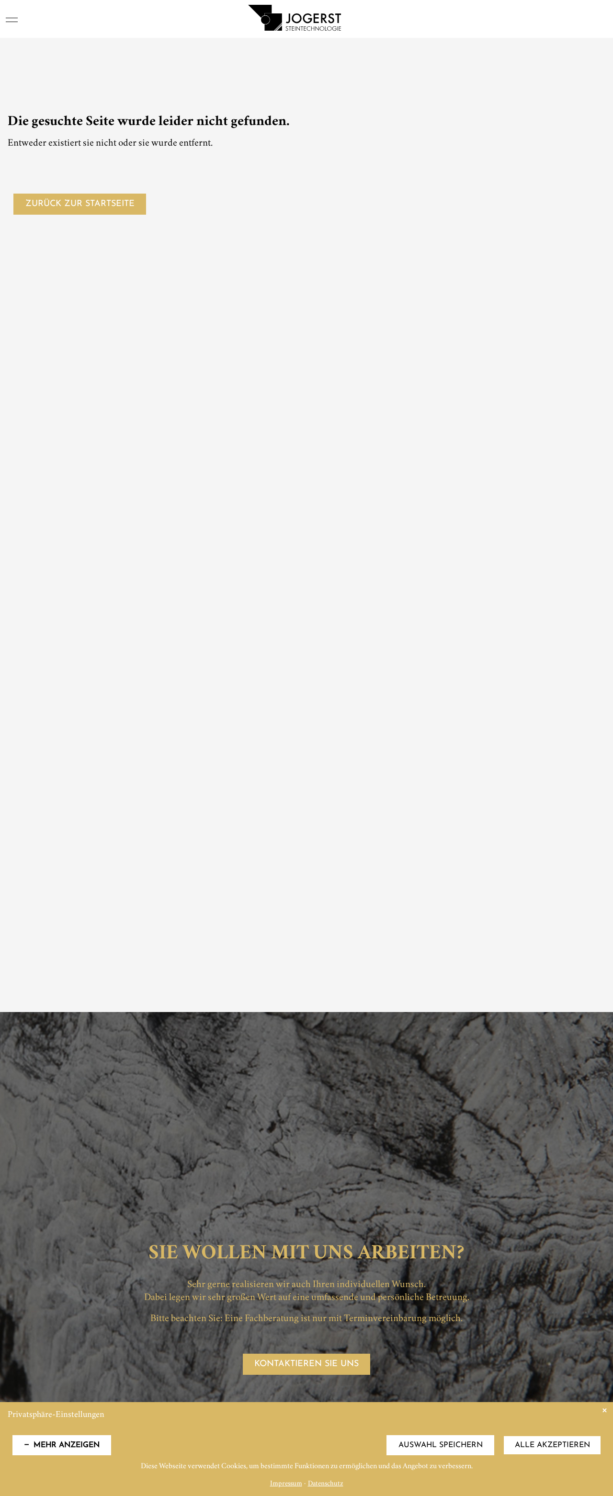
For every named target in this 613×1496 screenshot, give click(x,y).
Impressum (286, 1484)
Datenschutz (325, 1484)
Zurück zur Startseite (80, 204)
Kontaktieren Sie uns (306, 1364)
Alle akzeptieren (552, 1445)
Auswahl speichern (440, 1445)
